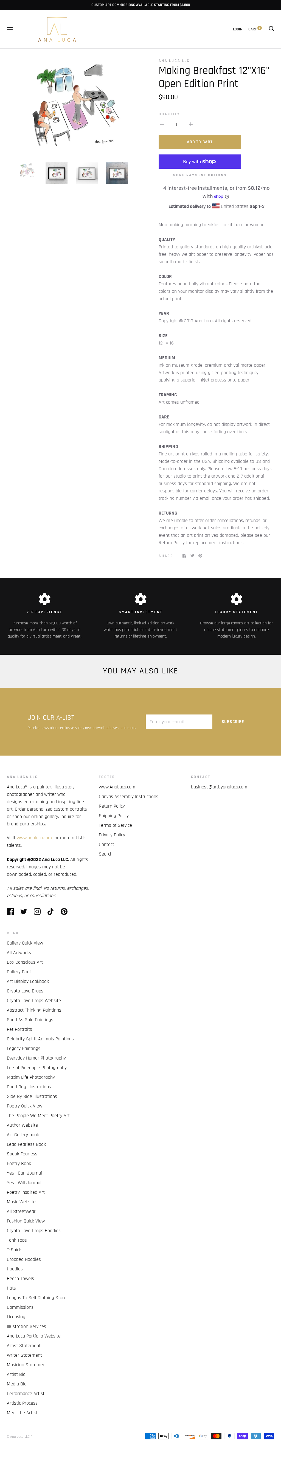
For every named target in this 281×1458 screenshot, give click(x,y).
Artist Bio (16, 1374)
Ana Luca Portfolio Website (34, 1336)
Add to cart (199, 142)
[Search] (271, 29)
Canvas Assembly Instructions (128, 796)
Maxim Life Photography (31, 1077)
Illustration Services (26, 1326)
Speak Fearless (22, 1154)
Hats (11, 1288)
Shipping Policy (114, 816)
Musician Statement (27, 1365)
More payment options (200, 175)
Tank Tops (17, 1240)
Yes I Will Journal (24, 1182)
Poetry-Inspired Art (26, 1192)
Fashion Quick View (26, 1221)
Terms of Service (115, 825)
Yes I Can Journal (24, 1173)
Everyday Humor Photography (36, 1058)
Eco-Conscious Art (25, 962)
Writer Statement (24, 1355)
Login (237, 29)
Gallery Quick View (25, 943)
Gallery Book (19, 972)
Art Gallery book (23, 1135)
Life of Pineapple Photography (37, 1067)
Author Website (22, 1125)
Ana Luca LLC (174, 60)
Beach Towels (20, 1278)
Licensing (16, 1317)
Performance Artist (25, 1393)
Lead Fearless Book (26, 1144)
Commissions (20, 1307)
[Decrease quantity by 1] (162, 124)
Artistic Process (22, 1403)
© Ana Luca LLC (18, 1436)
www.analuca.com (34, 838)
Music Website (21, 1202)
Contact (106, 844)
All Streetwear (21, 1211)
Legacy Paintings (23, 1048)
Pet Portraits (19, 1029)
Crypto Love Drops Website (34, 1000)
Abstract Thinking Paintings (34, 1010)
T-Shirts (15, 1250)
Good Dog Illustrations (29, 1087)
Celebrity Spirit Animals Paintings (40, 1039)
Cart (254, 29)
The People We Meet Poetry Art (38, 1115)
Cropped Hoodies (24, 1259)
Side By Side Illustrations (32, 1096)
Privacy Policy (112, 835)
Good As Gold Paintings (30, 1020)
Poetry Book (19, 1163)
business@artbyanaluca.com (219, 787)
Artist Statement (24, 1345)
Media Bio (17, 1384)
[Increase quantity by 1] (190, 124)
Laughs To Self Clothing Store (36, 1298)
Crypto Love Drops (25, 991)
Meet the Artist (22, 1413)
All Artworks (19, 952)
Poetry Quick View (24, 1106)
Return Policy (112, 806)
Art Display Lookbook (28, 981)
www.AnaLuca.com (117, 787)
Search (106, 854)
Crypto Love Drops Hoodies (34, 1230)
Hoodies (15, 1269)
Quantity (169, 114)
